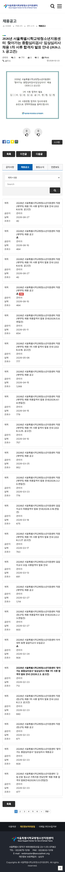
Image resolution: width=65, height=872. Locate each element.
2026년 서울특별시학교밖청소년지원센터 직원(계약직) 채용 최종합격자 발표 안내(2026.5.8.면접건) (38, 318)
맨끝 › (47, 811)
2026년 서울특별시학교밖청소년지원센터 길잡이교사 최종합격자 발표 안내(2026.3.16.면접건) (38, 508)
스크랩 (57, 142)
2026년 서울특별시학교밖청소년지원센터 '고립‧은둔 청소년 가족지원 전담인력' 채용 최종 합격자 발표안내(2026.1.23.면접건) (38, 776)
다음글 (39, 154)
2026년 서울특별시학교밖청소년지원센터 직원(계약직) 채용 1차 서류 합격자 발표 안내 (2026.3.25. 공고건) (38, 427)
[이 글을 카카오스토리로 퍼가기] (12, 141)
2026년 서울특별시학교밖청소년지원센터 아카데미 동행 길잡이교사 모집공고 (38, 641)
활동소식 (40, 167)
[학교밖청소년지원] (32, 839)
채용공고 (25, 167)
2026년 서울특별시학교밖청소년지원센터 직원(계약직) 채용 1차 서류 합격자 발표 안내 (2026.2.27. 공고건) (38, 536)
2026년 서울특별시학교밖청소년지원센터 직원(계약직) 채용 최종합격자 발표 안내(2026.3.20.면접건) (38, 480)
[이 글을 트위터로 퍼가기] (8, 141)
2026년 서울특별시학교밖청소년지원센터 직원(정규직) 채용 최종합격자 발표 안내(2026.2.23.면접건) (38, 614)
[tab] (10, 167)
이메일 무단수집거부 (47, 826)
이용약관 (12, 826)
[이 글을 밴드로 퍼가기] (16, 141)
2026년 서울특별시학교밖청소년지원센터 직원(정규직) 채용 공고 (38, 726)
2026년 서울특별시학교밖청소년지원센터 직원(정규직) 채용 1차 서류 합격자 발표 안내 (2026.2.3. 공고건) (38, 699)
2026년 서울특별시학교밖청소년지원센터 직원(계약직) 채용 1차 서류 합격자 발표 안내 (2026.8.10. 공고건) (38, 206)
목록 (9, 154)
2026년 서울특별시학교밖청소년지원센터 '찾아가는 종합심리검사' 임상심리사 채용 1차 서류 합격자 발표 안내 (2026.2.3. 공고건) (38, 671)
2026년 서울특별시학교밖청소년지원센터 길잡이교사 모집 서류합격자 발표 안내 (38, 563)
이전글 (23, 154)
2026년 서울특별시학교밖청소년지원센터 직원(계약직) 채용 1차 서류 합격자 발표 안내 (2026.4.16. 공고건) (38, 346)
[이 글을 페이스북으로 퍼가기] (4, 141)
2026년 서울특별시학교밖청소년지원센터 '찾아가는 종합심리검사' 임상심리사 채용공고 (38, 750)
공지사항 (10, 167)
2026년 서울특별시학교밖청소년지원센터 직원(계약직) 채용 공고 (38, 233)
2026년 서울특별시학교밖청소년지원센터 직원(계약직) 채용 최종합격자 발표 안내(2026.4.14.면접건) (38, 399)
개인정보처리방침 (27, 826)
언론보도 (55, 167)
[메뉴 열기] (59, 6)
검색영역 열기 (52, 6)
